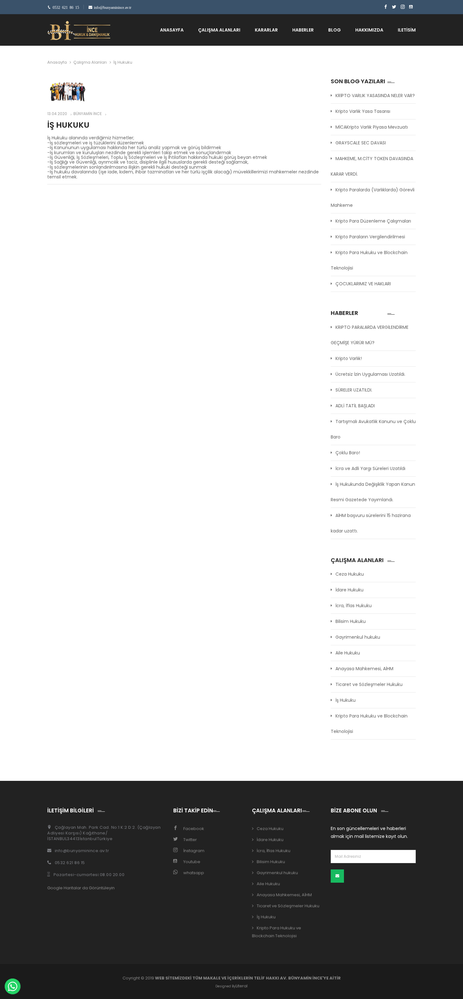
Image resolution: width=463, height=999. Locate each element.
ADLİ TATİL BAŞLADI (355, 406)
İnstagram (193, 851)
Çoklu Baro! (347, 453)
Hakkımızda (369, 30)
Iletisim (407, 30)
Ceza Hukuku (349, 574)
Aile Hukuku (347, 653)
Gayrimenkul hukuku (357, 637)
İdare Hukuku (349, 590)
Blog (334, 30)
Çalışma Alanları (219, 30)
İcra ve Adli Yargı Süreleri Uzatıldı (370, 468)
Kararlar (266, 30)
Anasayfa (172, 30)
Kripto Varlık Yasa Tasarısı (362, 111)
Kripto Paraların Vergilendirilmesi (370, 237)
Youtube (191, 862)
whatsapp (193, 873)
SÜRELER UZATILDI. (353, 390)
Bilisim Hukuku (350, 621)
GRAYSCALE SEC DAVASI (360, 143)
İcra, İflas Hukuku (353, 605)
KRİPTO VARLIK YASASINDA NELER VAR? (375, 95)
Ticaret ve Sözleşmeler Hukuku (369, 684)
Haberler (303, 30)
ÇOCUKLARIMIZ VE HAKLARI (363, 284)
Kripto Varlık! (348, 358)
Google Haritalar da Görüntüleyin (81, 888)
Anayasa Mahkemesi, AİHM (364, 668)
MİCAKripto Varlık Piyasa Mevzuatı (371, 127)
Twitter (190, 840)
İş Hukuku (345, 700)
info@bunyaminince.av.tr (82, 851)
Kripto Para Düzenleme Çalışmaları (373, 221)
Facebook (193, 829)
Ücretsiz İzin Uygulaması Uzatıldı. (370, 374)
